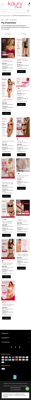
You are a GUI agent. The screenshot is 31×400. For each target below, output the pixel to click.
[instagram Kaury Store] (11, 347)
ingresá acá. (25, 385)
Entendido (5, 396)
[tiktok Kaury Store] (19, 347)
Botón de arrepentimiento (15, 387)
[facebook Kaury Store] (15, 347)
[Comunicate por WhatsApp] (27, 389)
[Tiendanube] (15, 390)
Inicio (2, 19)
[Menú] (2, 4)
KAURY (7, 19)
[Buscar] (27, 11)
